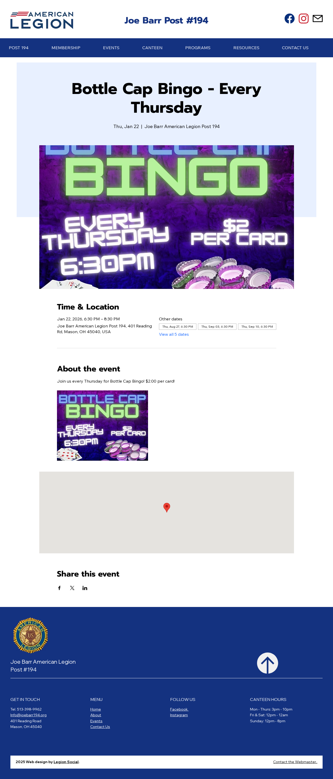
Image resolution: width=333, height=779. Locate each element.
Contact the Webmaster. (295, 761)
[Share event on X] (72, 588)
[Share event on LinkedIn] (84, 588)
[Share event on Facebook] (59, 588)
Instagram (179, 715)
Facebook (179, 709)
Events (96, 721)
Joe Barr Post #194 (166, 20)
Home (95, 709)
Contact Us (100, 726)
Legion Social (66, 761)
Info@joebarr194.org (28, 715)
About (95, 715)
